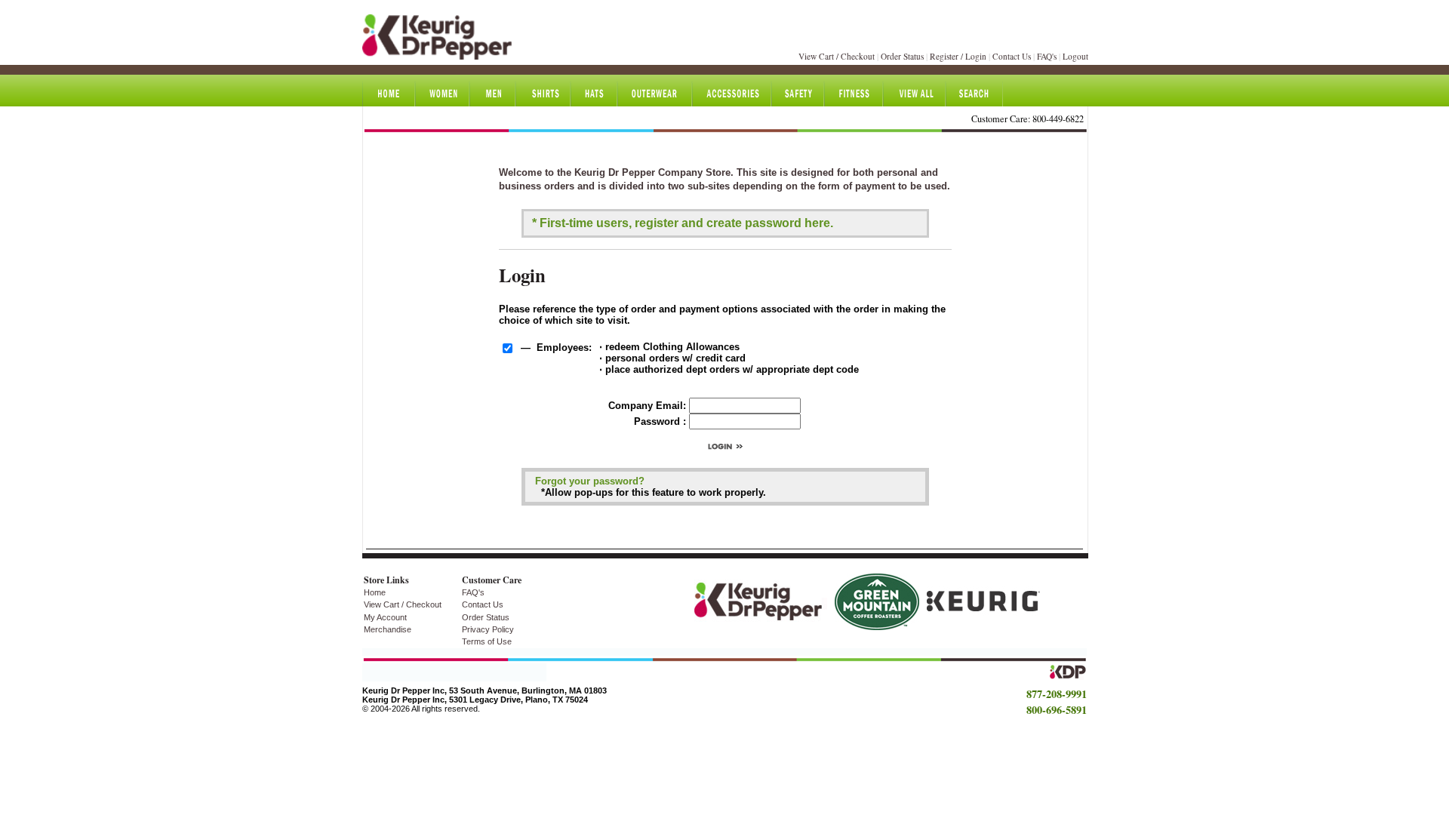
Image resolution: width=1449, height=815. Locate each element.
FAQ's (1047, 56)
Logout (1075, 56)
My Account (385, 617)
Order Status (902, 56)
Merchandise (387, 629)
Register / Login (958, 56)
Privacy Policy (488, 629)
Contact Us (1011, 56)
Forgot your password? (590, 481)
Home (375, 592)
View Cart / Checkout (836, 56)
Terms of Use (487, 641)
